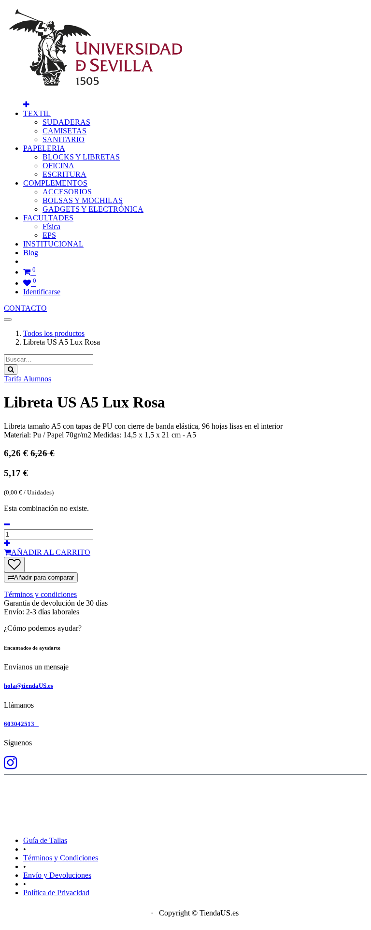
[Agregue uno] (7, 543)
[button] (26, 105)
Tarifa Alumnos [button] (27, 379)
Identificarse (41, 292)
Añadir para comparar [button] (44, 577)
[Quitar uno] (7, 525)
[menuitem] (66, 122)
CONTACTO (25, 308)
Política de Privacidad (56, 892)
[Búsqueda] (10, 369)
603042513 (21, 723)
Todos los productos (54, 333)
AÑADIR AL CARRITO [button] (50, 552)
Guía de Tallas (45, 840)
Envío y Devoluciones (57, 875)
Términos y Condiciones (60, 858)
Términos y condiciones (40, 594)
